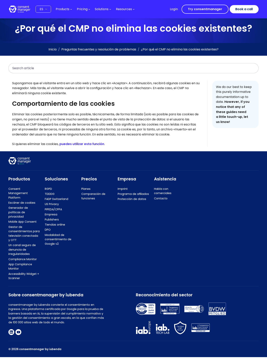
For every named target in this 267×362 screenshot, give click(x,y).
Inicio (52, 49)
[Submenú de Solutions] (110, 9)
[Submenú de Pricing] (89, 9)
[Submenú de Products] (71, 9)
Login (174, 9)
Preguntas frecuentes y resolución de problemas (98, 49)
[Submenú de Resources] (134, 9)
